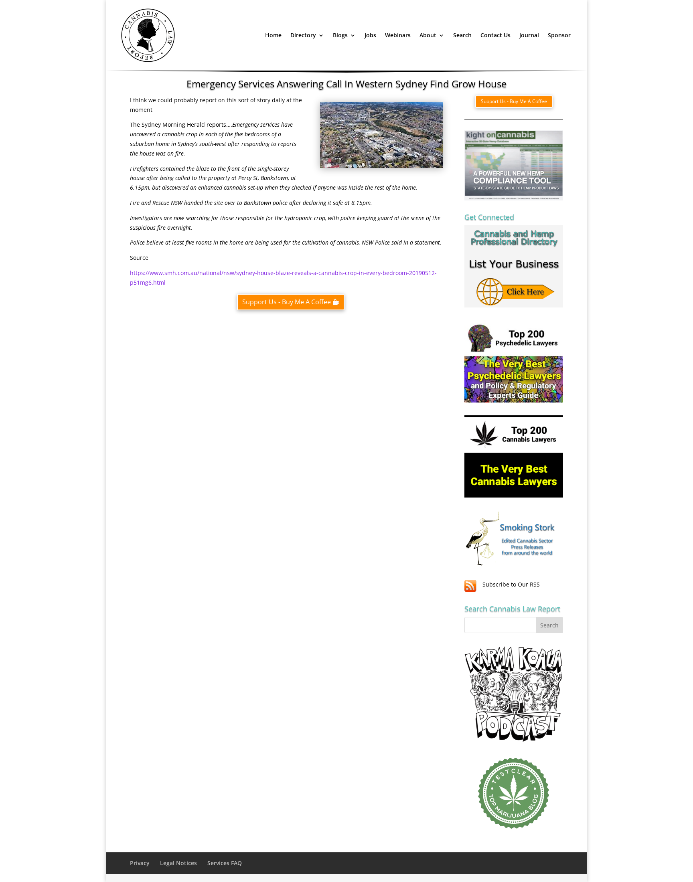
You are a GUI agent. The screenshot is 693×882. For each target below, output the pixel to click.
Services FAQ (224, 863)
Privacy (140, 863)
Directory (303, 35)
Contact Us (495, 35)
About (427, 35)
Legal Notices (178, 863)
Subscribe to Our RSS (511, 584)
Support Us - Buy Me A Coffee (286, 301)
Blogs (340, 35)
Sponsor (559, 35)
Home (273, 35)
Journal (529, 35)
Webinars (398, 35)
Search (462, 35)
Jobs (370, 35)
